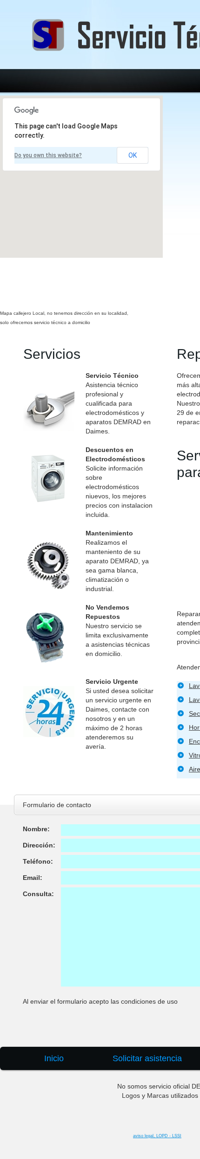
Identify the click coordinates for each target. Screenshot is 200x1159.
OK (132, 155)
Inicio (54, 1058)
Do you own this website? (48, 155)
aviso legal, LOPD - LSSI (157, 1136)
